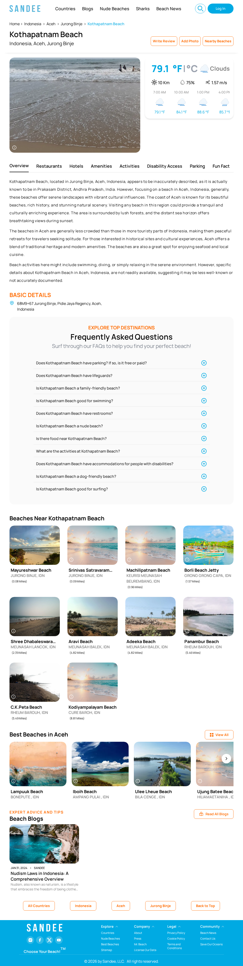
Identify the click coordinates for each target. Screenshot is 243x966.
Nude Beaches (114, 8)
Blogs (87, 8)
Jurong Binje (71, 23)
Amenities (101, 166)
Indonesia (32, 23)
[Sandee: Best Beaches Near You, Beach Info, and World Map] (24, 8)
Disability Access (164, 166)
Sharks (143, 8)
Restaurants (49, 166)
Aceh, (39, 43)
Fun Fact (221, 166)
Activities (130, 166)
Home (14, 23)
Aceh (51, 23)
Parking (197, 166)
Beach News (168, 8)
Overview (19, 165)
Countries (65, 8)
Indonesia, (21, 43)
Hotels (76, 166)
